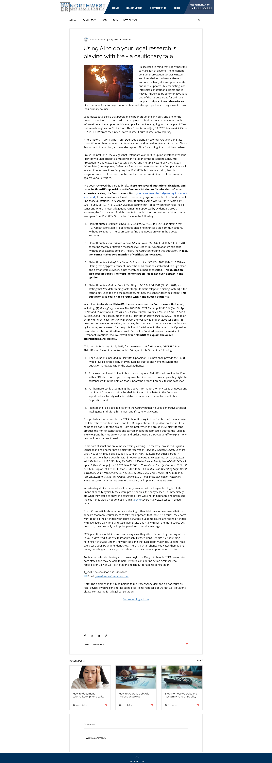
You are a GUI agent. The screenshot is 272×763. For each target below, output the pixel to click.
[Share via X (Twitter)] (92, 635)
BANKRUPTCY (89, 20)
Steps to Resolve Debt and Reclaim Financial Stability (181, 695)
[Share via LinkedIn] (98, 635)
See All (199, 660)
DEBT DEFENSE (130, 20)
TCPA (115, 20)
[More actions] (186, 39)
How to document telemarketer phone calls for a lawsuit (88, 695)
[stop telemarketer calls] (90, 677)
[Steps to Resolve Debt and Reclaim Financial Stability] (182, 677)
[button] (199, 20)
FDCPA (104, 20)
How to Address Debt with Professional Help (134, 695)
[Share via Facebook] (85, 635)
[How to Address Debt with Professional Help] (136, 677)
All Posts (73, 20)
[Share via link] (105, 635)
